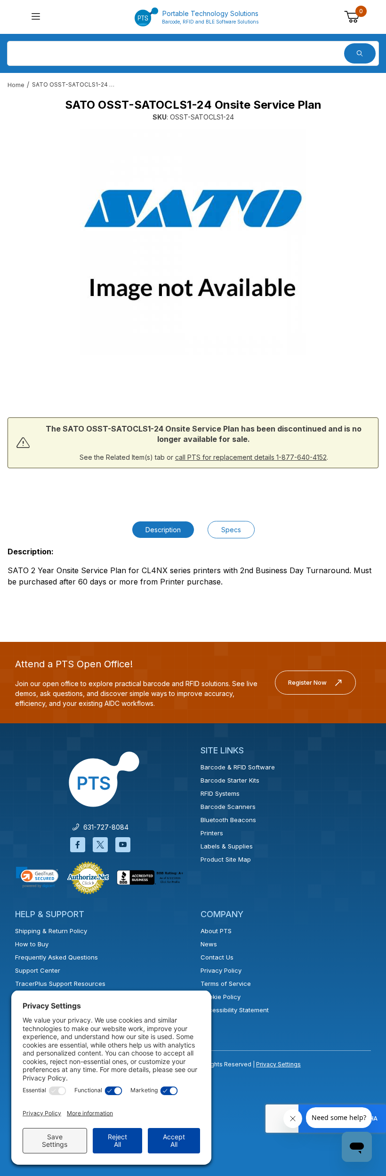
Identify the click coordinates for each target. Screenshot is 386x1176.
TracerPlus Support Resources (60, 983)
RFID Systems (220, 793)
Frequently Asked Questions (56, 957)
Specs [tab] (231, 530)
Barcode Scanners (228, 806)
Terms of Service (226, 983)
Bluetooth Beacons (228, 820)
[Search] (360, 53)
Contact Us (217, 957)
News (209, 944)
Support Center (37, 970)
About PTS (216, 931)
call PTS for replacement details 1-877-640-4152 (251, 457)
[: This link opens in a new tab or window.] (88, 877)
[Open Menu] (36, 17)
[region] (193, 380)
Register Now (307, 682)
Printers (212, 833)
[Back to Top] (357, 1087)
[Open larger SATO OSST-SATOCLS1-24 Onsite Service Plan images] (193, 242)
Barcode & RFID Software (238, 767)
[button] (37, 877)
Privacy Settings (278, 1064)
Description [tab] (163, 530)
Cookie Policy (221, 996)
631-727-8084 (104, 827)
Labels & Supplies (227, 846)
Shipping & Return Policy (51, 931)
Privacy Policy (221, 970)
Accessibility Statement (235, 1010)
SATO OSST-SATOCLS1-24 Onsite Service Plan (74, 84)
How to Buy (31, 944)
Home (16, 84)
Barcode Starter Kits (230, 780)
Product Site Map (226, 859)
